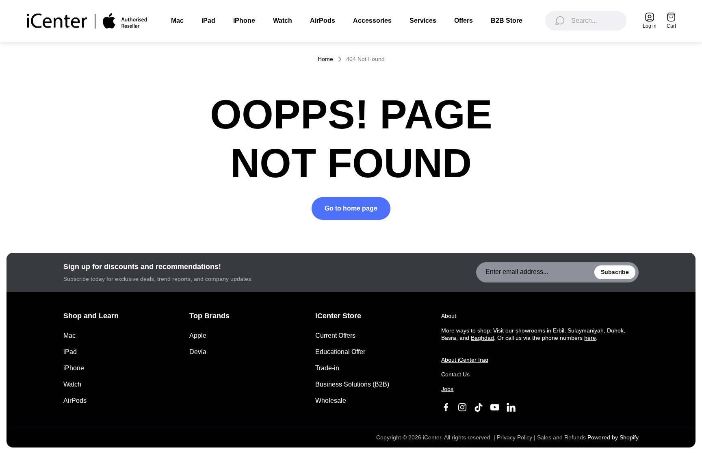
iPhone (73, 368)
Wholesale (330, 400)
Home (325, 59)
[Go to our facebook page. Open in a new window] (446, 407)
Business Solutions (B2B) (352, 384)
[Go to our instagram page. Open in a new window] (462, 407)
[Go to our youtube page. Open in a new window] (495, 407)
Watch (72, 384)
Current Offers (335, 335)
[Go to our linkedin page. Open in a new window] (511, 407)
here (590, 338)
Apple (197, 335)
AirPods (75, 400)
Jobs (447, 389)
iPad (70, 351)
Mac (69, 335)
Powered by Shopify (613, 437)
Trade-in (327, 368)
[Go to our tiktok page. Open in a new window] (478, 407)
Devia (197, 351)
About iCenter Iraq (464, 359)
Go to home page (351, 208)
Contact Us (455, 374)
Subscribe (615, 272)
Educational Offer (340, 351)
